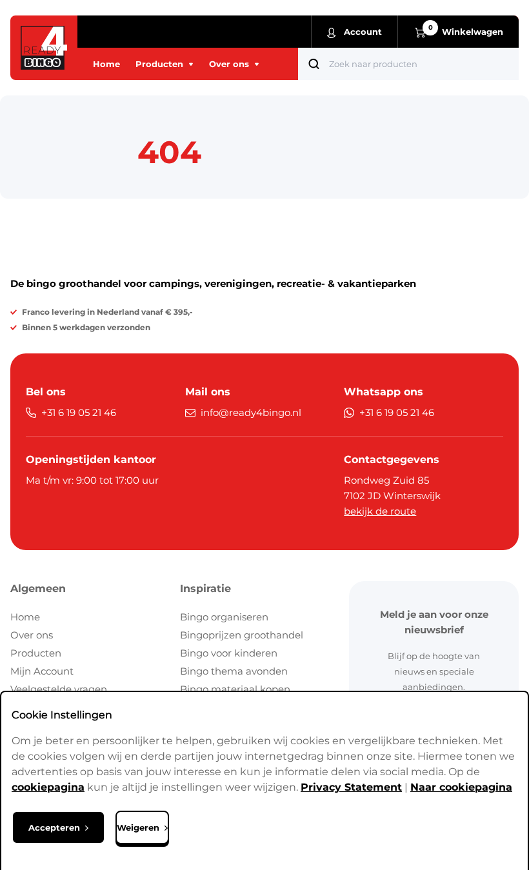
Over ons (31, 635)
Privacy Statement (351, 787)
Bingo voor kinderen (228, 653)
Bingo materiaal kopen (235, 689)
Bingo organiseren (224, 617)
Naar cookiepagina (461, 787)
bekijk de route (380, 511)
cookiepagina (48, 787)
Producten (35, 653)
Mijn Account (42, 671)
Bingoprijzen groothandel (241, 635)
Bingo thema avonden (234, 671)
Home (25, 617)
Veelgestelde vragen (58, 689)
